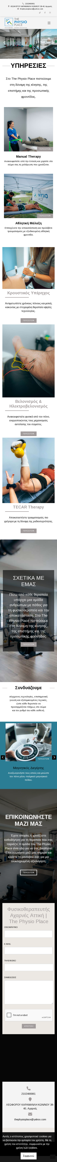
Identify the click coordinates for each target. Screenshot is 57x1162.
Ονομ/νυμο (11, 933)
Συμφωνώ (28, 1156)
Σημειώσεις (10, 983)
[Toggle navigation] (49, 23)
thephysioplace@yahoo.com (31, 9)
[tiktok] (40, 13)
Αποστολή (28, 1032)
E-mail (7, 950)
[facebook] (45, 13)
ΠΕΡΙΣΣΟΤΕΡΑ (45, 155)
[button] (4, 46)
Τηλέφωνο (10, 966)
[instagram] (50, 13)
